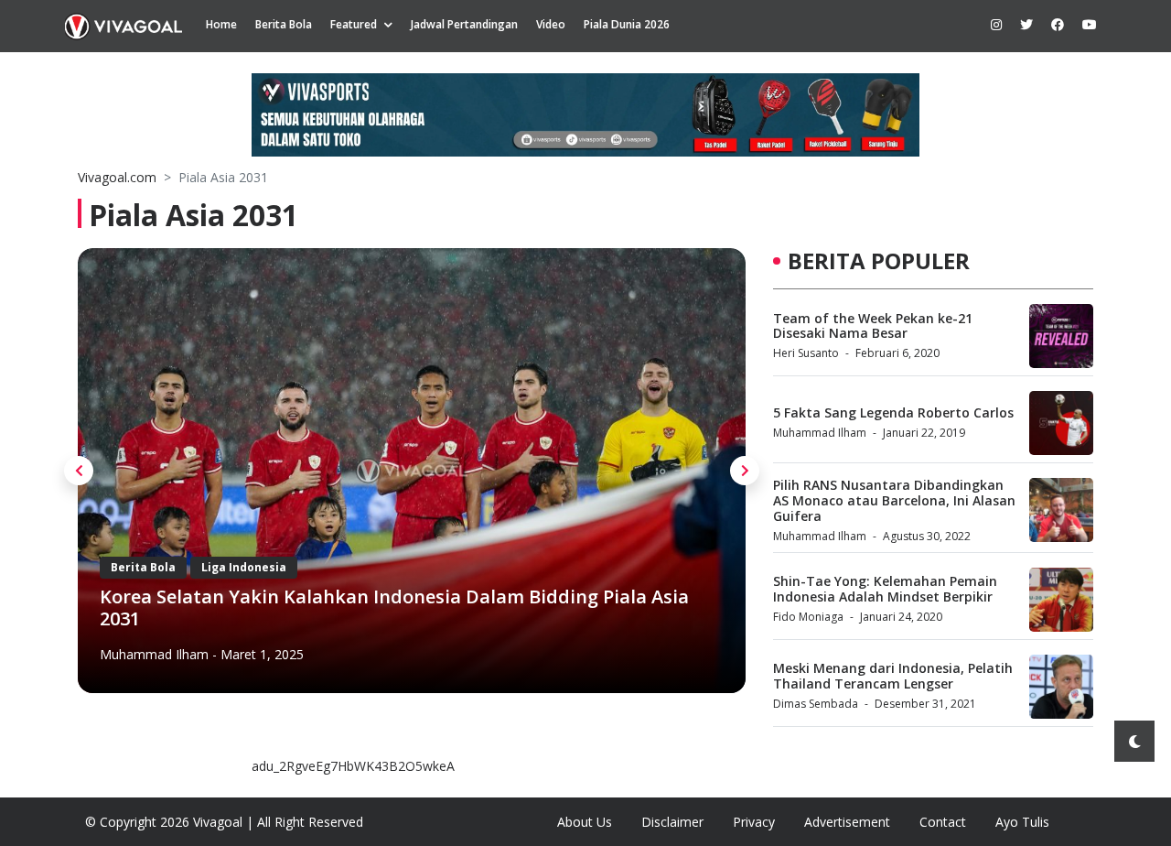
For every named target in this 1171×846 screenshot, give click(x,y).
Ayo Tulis (1022, 821)
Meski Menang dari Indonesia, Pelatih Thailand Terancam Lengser (893, 675)
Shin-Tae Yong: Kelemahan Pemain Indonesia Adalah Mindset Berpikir (885, 588)
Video (550, 24)
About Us (584, 821)
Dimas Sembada (815, 703)
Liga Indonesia (243, 567)
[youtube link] (1089, 24)
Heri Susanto (806, 353)
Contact (942, 821)
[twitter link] (1026, 24)
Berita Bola (283, 24)
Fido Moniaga (808, 616)
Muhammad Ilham (154, 654)
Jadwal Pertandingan (464, 24)
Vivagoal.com (117, 177)
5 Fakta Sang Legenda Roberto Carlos (893, 412)
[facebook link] (1057, 24)
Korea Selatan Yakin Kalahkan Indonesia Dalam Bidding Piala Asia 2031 (394, 607)
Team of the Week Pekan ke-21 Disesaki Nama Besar (872, 325)
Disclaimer (672, 821)
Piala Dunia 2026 (627, 24)
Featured (353, 24)
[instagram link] (996, 24)
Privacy (754, 821)
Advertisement (847, 821)
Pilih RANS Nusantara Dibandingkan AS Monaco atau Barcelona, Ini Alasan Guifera (894, 500)
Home (221, 24)
